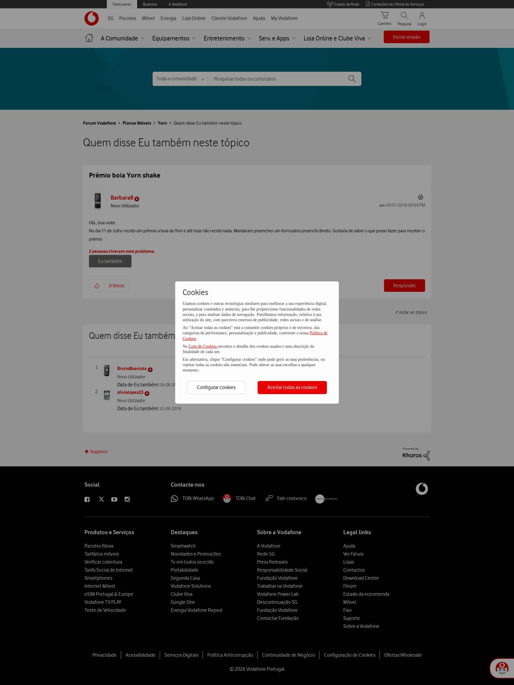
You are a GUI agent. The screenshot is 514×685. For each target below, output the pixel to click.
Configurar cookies (216, 387)
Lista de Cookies (203, 346)
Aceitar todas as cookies (292, 387)
